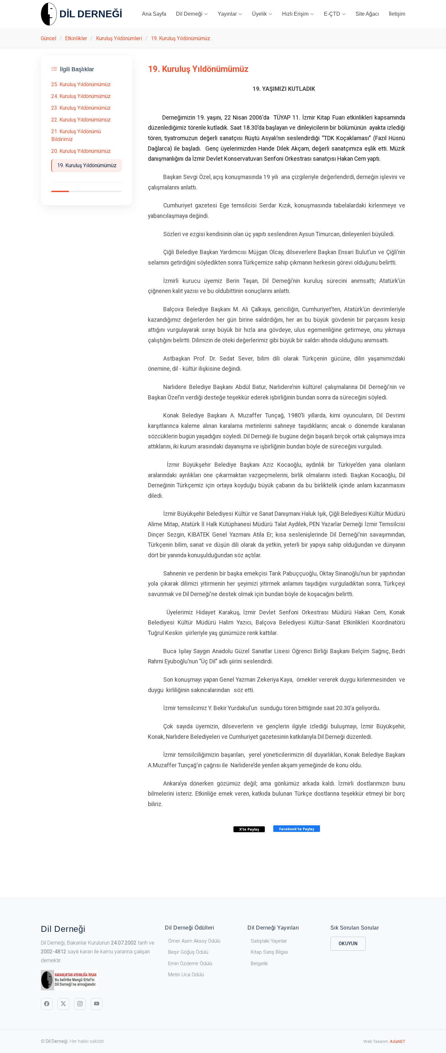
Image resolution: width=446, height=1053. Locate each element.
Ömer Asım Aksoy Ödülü (194, 941)
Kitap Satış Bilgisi (269, 952)
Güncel (48, 38)
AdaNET (397, 1041)
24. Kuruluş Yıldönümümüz (81, 96)
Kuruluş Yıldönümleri (119, 38)
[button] (192, 14)
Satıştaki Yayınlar (269, 941)
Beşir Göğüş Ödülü (188, 952)
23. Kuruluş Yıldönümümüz (81, 108)
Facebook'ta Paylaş (296, 828)
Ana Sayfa (154, 14)
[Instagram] (80, 1004)
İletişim (397, 14)
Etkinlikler (76, 38)
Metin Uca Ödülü (186, 975)
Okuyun (348, 943)
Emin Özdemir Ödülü (190, 963)
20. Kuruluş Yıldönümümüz (81, 151)
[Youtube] (97, 1004)
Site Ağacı (367, 14)
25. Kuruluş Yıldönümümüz (81, 84)
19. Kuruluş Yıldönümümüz (180, 38)
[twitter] (63, 1004)
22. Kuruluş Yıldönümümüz (81, 120)
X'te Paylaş (249, 829)
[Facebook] (47, 1004)
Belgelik (259, 963)
